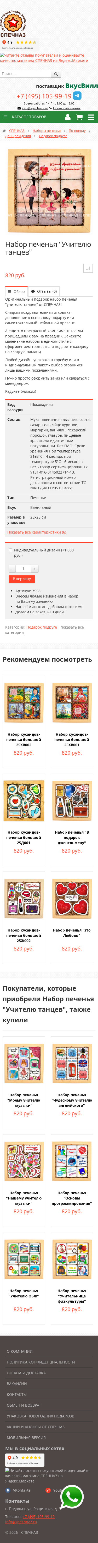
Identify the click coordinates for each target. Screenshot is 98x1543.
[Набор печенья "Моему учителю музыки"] (23, 1063)
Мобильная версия (26, 1437)
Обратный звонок (66, 108)
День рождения (18, 135)
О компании (20, 1351)
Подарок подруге (53, 135)
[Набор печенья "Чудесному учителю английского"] (72, 1063)
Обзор (19, 291)
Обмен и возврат (24, 1405)
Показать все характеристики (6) (36, 532)
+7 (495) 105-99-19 (44, 96)
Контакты (17, 1394)
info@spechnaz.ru (35, 108)
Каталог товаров (28, 116)
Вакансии (17, 1383)
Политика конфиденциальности (41, 1362)
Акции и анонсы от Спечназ (36, 1426)
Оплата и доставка (26, 1372)
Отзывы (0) (46, 291)
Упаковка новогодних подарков (40, 1415)
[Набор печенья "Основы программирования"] (72, 1160)
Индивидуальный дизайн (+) (44, 552)
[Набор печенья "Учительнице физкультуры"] (72, 1258)
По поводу (77, 130)
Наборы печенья (47, 130)
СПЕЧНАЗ (17, 130)
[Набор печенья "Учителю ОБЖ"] (23, 1258)
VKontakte (22, 1490)
